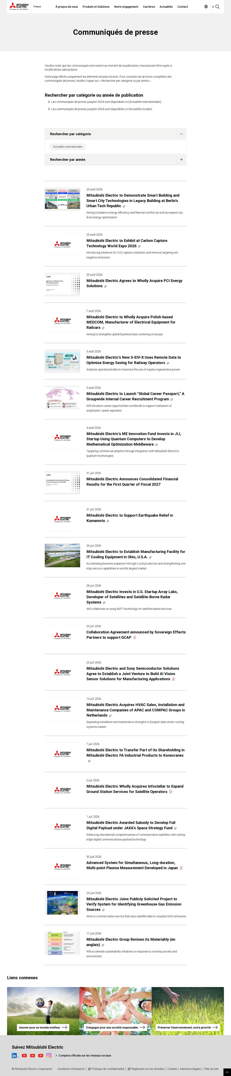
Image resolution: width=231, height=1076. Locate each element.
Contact (182, 6)
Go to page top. (227, 1072)
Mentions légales (190, 1068)
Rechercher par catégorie (70, 134)
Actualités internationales (67, 146)
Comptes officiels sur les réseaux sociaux (85, 1055)
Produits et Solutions (96, 6)
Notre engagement (126, 6)
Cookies (172, 1068)
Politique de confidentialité (108, 1068)
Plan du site (211, 1068)
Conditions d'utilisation (71, 1068)
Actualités (166, 6)
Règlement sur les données (147, 1068)
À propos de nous (67, 6)
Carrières (149, 6)
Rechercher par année (67, 159)
